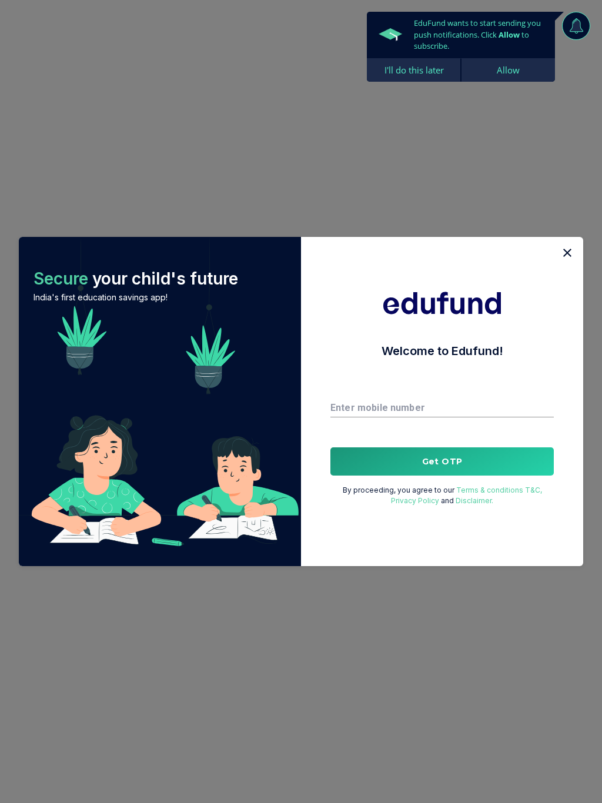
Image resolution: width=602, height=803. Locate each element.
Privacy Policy (415, 500)
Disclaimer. (474, 500)
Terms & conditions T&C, (499, 490)
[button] (160, 401)
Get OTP (442, 461)
